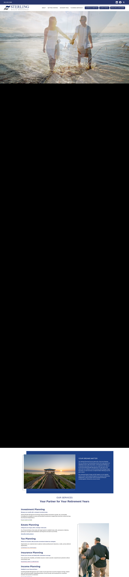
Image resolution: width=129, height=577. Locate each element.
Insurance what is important (30, 561)
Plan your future (26, 520)
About (44, 7)
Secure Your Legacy (27, 533)
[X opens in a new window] (124, 2)
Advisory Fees (64, 7)
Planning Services (76, 7)
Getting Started (53, 7)
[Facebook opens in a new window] (120, 2)
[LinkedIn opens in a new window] (117, 2)
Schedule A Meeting (92, 7)
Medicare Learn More (117, 7)
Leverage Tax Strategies (28, 547)
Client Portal (104, 7)
